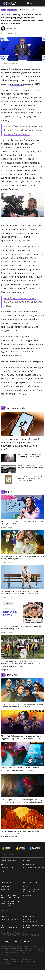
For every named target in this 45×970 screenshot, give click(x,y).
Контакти (5, 916)
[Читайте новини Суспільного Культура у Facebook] (3, 941)
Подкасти (27, 895)
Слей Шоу (5, 890)
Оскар (4, 871)
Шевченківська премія (33, 868)
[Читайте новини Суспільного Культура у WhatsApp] (24, 941)
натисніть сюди (31, 961)
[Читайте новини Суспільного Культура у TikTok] (29, 941)
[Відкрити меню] (43, 3)
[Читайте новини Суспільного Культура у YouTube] (7, 941)
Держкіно (5, 864)
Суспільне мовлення (10, 920)
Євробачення (29, 860)
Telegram (37, 361)
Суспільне (30, 959)
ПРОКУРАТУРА (12, 10)
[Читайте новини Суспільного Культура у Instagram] (20, 941)
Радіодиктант (7, 868)
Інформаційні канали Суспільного (33, 927)
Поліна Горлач (12, 28)
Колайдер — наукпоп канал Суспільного (11, 896)
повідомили (7, 340)
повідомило (17, 84)
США (3, 10)
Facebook (22, 361)
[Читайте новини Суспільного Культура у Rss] (16, 941)
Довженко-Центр (31, 864)
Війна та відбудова (10, 860)
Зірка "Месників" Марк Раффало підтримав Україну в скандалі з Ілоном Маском (23, 301)
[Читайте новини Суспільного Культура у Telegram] (11, 941)
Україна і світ (24, 10)
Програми (5, 886)
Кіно (33, 10)
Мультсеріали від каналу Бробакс (31, 891)
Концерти (27, 886)
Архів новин (28, 916)
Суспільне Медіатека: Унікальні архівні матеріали (11, 903)
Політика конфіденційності (9, 927)
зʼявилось (16, 229)
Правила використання (30, 921)
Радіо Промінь (7, 882)
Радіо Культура (30, 882)
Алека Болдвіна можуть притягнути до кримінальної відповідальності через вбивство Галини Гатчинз (24, 130)
